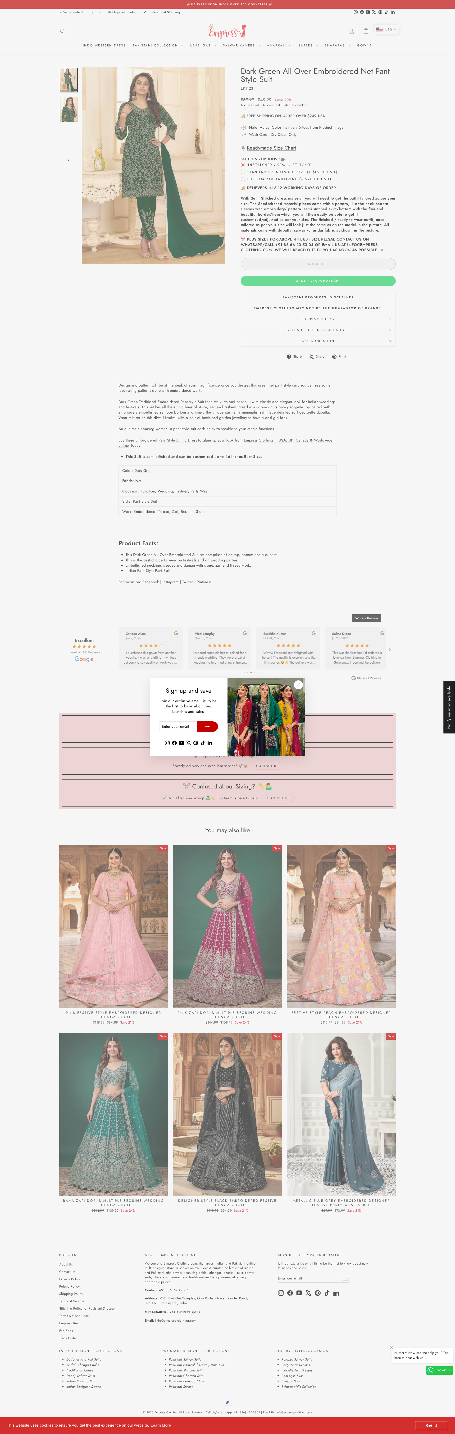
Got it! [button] (431, 1425)
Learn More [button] (161, 1425)
